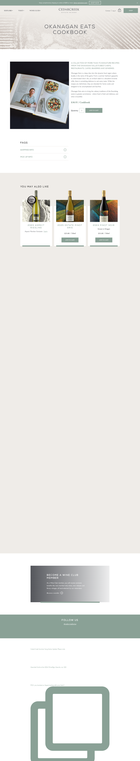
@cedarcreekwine (70, 624)
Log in (114, 11)
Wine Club (35, 10)
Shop (131, 11)
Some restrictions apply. (80, 3)
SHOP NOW (95, 3)
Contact (107, 11)
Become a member (53, 593)
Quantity (74, 110)
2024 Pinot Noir (104, 225)
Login (45, 231)
